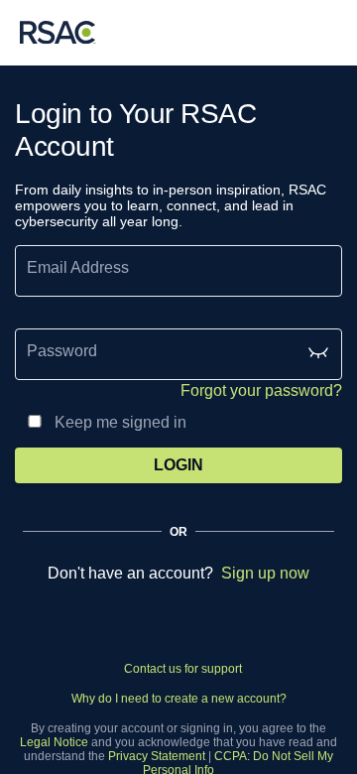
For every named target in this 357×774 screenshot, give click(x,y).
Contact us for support (183, 669)
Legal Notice (54, 742)
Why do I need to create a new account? (179, 699)
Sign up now (265, 573)
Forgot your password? (261, 390)
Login (178, 464)
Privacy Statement (156, 756)
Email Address (78, 267)
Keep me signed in (120, 422)
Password (62, 350)
